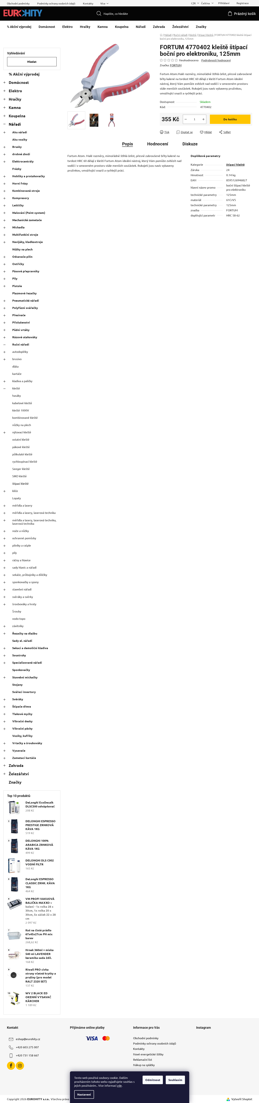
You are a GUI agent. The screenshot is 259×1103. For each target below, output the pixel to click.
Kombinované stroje (26, 190)
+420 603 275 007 (27, 1047)
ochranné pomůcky (24, 538)
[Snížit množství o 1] (185, 119)
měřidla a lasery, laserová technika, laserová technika (34, 521)
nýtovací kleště (21, 432)
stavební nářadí (22, 589)
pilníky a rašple (21, 545)
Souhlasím (175, 1080)
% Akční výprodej (24, 74)
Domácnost (19, 82)
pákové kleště (21, 447)
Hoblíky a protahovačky (28, 176)
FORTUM (176, 65)
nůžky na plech (21, 425)
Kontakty (88, 3)
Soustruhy (19, 655)
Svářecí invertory (24, 692)
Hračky (15, 99)
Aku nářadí (19, 132)
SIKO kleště (19, 476)
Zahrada (16, 765)
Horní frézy (20, 183)
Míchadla (18, 227)
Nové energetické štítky (148, 1054)
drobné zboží (21, 154)
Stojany (17, 684)
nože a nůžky (20, 530)
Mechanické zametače (27, 220)
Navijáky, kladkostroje (27, 242)
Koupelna (17, 115)
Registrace (243, 3)
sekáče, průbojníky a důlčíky (29, 574)
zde (119, 1085)
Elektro (15, 90)
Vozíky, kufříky (22, 736)
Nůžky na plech (22, 249)
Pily (14, 278)
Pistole (17, 286)
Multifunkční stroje (25, 234)
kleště (16, 388)
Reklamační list (142, 1059)
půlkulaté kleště (22, 454)
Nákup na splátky (144, 1065)
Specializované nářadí (27, 662)
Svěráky (17, 699)
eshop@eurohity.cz (28, 1039)
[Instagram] (20, 1066)
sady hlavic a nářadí (24, 567)
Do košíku (230, 119)
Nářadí (15, 124)
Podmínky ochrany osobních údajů (56, 3)
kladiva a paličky (22, 381)
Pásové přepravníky (25, 271)
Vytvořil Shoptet (241, 1099)
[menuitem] (19, 27)
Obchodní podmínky (18, 3)
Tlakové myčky (22, 714)
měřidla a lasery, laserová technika (34, 512)
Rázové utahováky (24, 337)
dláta (15, 366)
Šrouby (16, 611)
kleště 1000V (20, 410)
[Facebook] (11, 1066)
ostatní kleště (20, 439)
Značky (15, 782)
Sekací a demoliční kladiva (30, 648)
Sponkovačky (21, 670)
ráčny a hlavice (21, 560)
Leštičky (18, 205)
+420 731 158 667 (27, 1055)
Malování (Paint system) (28, 213)
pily (14, 552)
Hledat (31, 61)
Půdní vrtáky (21, 330)
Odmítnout (152, 1080)
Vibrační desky (22, 721)
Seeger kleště (21, 468)
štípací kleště (20, 483)
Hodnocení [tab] (157, 143)
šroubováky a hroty (24, 604)
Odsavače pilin (22, 256)
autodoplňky (20, 351)
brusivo (17, 359)
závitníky (17, 626)
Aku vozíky (19, 139)
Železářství (19, 773)
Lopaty (16, 498)
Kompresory (20, 198)
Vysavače (18, 750)
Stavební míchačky (25, 677)
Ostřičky (18, 264)
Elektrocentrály (23, 161)
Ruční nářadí (20, 344)
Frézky (16, 169)
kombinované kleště (25, 417)
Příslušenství (21, 322)
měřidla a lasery (22, 505)
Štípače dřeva (21, 706)
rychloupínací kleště (24, 461)
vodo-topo (18, 618)
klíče (15, 490)
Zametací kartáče (24, 758)
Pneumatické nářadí (25, 300)
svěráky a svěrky (22, 596)
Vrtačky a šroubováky (27, 743)
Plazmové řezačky (24, 293)
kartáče (17, 373)
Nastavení (84, 1094)
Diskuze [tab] (190, 143)
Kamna (15, 107)
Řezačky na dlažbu (24, 633)
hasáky (16, 395)
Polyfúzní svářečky (25, 308)
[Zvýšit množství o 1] (203, 119)
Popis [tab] (127, 143)
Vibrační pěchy (22, 728)
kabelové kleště (22, 403)
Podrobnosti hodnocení (216, 60)
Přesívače (18, 315)
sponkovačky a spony (25, 582)
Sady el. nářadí (22, 640)
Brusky (17, 147)
